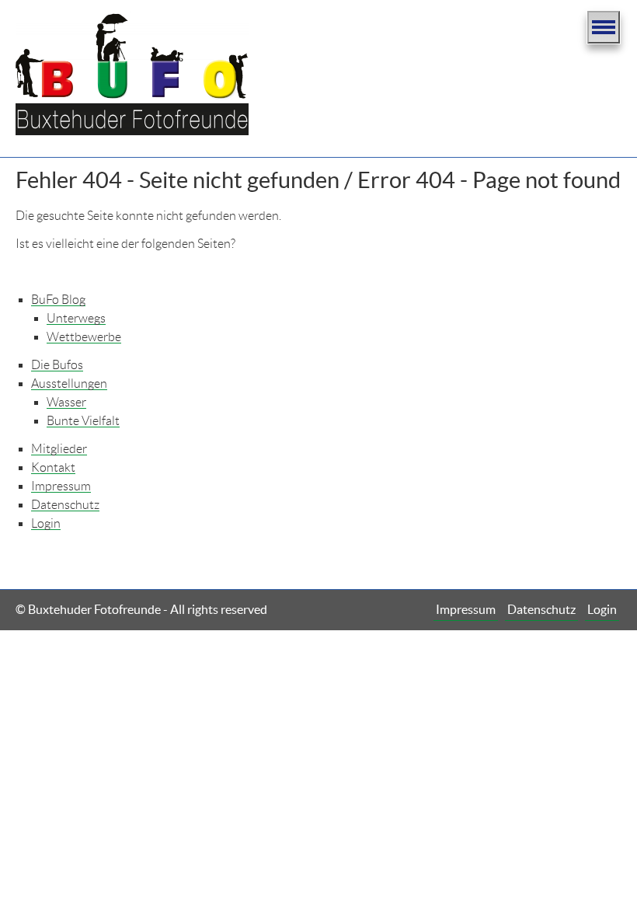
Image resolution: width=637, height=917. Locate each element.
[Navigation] (603, 27)
